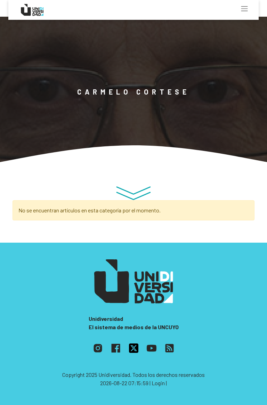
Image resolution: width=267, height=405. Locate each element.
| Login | (158, 383)
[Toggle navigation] (244, 9)
